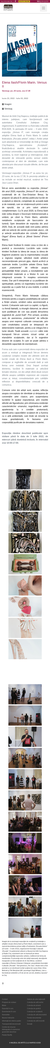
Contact (5, 999)
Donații (29, 1024)
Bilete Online (24, 1)
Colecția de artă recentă (35, 1021)
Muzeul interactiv (8, 1018)
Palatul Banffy (7, 1035)
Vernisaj (8, 109)
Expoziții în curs (7, 1008)
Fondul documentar (34, 1018)
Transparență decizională (11, 1024)
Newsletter (6, 1015)
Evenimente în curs (9, 1012)
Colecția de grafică (34, 1008)
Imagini (7, 104)
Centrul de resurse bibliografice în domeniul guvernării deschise (11, 1029)
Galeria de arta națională (36, 999)
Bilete (4, 1005)
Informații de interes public (11, 1021)
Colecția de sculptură (34, 1012)
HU (43, 1)
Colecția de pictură (34, 1005)
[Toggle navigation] (43, 8)
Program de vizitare (9, 1002)
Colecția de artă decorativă (37, 1015)
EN (47, 1)
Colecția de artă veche (35, 1002)
